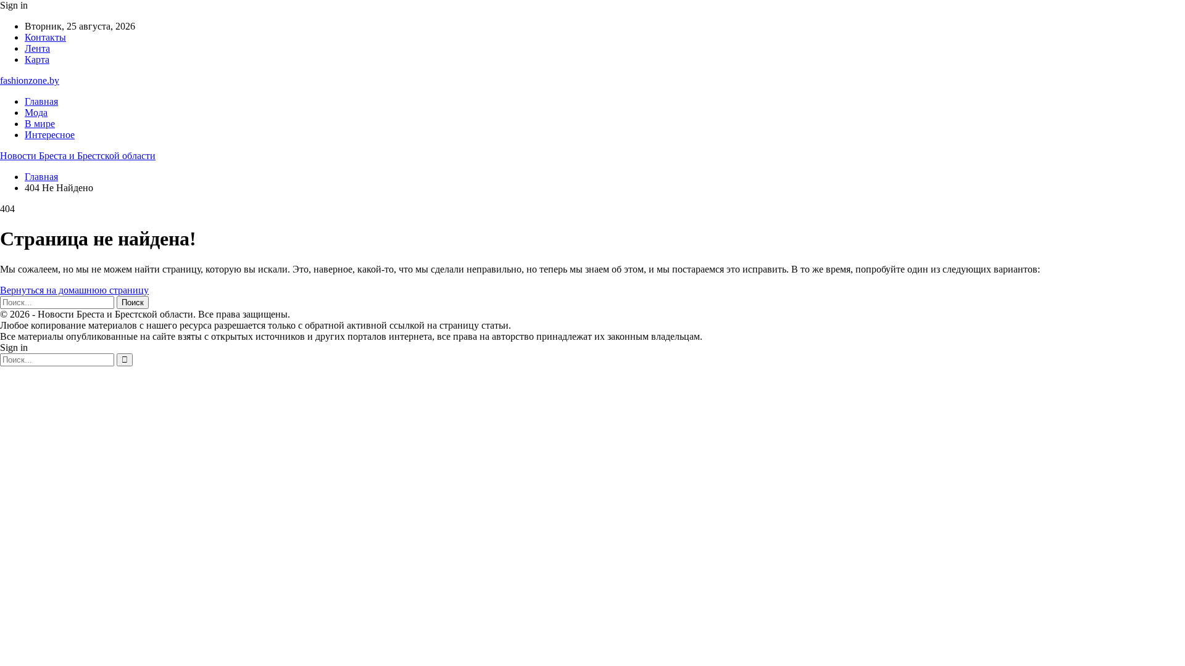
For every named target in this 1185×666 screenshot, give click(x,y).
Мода (36, 112)
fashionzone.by (29, 80)
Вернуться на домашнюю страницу (74, 290)
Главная (41, 101)
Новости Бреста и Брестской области (78, 155)
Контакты (45, 37)
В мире (40, 123)
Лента (37, 48)
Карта (37, 59)
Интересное (50, 135)
